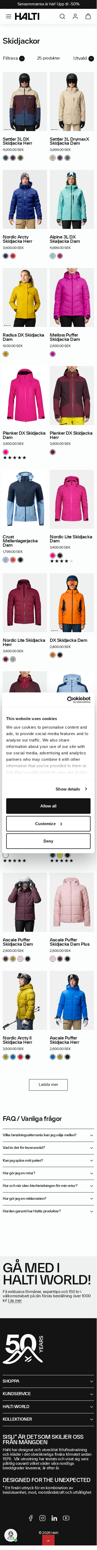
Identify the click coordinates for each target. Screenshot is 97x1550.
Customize (45, 823)
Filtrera (10, 58)
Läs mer (15, 1301)
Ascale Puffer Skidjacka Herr (64, 1040)
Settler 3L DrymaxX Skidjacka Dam (69, 141)
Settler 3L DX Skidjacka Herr (17, 141)
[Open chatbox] (10, 1535)
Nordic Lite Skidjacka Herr (24, 642)
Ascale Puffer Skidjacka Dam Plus (70, 942)
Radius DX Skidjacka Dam (23, 337)
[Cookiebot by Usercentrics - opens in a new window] (68, 699)
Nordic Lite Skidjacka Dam (71, 539)
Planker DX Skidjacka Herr (71, 435)
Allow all (48, 806)
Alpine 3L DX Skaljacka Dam (65, 239)
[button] (8, 16)
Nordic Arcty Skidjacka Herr (17, 239)
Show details (68, 789)
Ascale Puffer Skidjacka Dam (18, 942)
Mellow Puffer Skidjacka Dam (65, 337)
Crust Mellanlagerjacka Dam (20, 541)
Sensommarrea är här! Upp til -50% (48, 4)
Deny (48, 841)
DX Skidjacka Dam (68, 640)
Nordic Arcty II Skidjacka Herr (17, 1040)
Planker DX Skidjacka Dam (24, 435)
